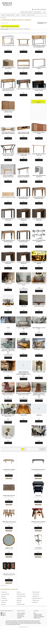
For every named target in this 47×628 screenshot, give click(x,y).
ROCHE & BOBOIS (9, 354)
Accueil (2, 17)
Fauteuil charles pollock (21, 596)
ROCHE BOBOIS (24, 288)
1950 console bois (12, 28)
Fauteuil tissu (19, 598)
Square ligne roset (36, 596)
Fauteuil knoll (35, 602)
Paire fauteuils (4, 598)
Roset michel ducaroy (5, 594)
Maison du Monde (9, 398)
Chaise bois (3, 602)
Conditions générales (38, 615)
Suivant (42, 449)
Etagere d (18, 592)
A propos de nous (20, 616)
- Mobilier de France (39, 328)
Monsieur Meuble (25, 376)
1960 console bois (19, 28)
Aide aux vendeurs (21, 614)
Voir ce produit (8, 51)
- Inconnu (39, 349)
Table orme (19, 602)
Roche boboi (19, 600)
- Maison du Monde (8, 394)
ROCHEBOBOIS (40, 288)
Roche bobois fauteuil (21, 594)
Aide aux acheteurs (21, 613)
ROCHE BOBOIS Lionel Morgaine (23, 284)
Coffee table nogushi (21, 604)
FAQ (35, 613)
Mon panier (43, 9)
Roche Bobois (9, 355)
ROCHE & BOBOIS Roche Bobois (8, 350)
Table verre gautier (36, 592)
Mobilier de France (40, 332)
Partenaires (19, 617)
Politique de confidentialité (39, 616)
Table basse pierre (36, 600)
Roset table (3, 596)
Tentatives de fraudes (38, 614)
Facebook (4, 613)
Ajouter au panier (9, 478)
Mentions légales (37, 617)
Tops (5, 17)
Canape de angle (4, 600)
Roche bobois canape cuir (37, 598)
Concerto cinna (4, 592)
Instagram (4, 615)
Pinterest (3, 614)
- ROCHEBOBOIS (39, 283)
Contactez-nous (20, 615)
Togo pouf (3, 604)
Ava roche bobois (36, 594)
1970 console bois (26, 28)
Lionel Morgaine (25, 289)
